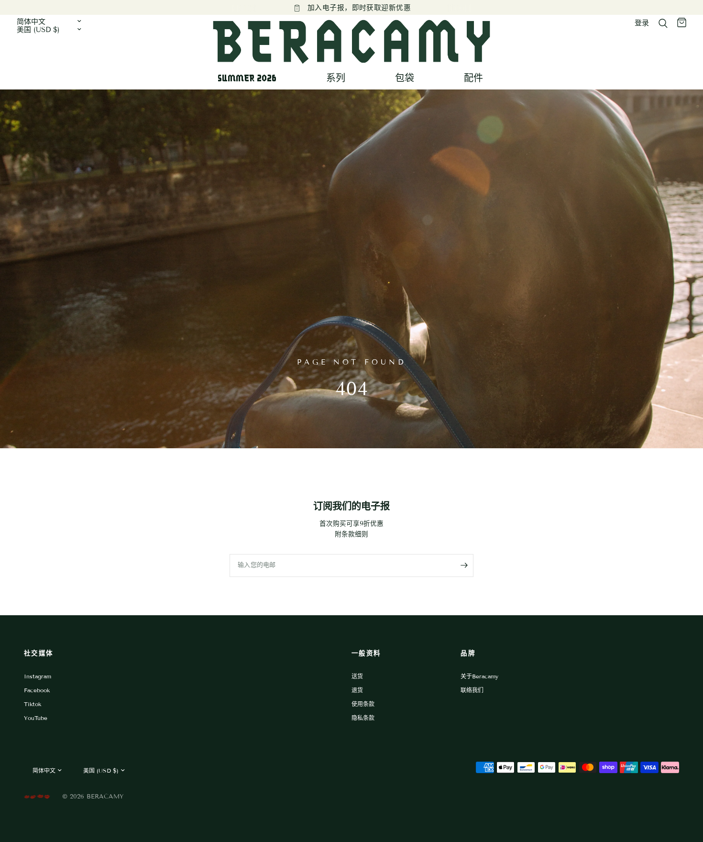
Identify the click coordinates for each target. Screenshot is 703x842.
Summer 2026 (247, 78)
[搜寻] (663, 23)
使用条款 (363, 704)
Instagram (37, 676)
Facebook (37, 690)
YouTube (35, 717)
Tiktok (32, 704)
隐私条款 (363, 717)
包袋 (404, 78)
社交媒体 (38, 653)
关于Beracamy (479, 676)
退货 (357, 690)
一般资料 (366, 653)
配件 (473, 78)
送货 (357, 676)
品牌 (468, 653)
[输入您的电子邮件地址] (463, 565)
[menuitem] (250, 77)
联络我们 (472, 690)
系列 (335, 78)
